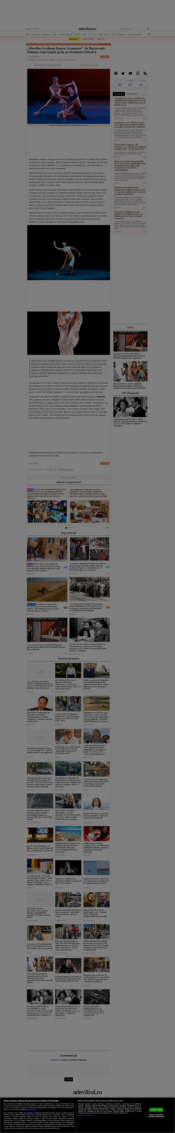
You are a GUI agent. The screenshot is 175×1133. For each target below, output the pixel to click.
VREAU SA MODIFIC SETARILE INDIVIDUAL (156, 1116)
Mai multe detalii (31, 1109)
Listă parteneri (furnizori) (86, 1115)
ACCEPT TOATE (156, 1110)
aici (27, 1122)
